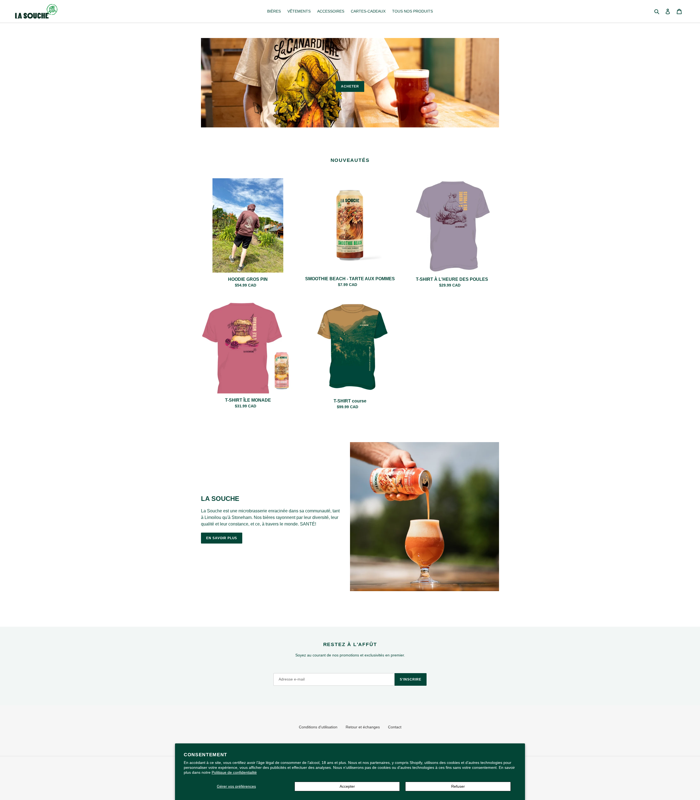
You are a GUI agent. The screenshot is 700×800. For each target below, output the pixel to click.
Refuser (458, 786)
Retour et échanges (363, 727)
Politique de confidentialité (234, 772)
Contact (394, 727)
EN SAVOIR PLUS (221, 538)
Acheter (350, 86)
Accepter (347, 786)
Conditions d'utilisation (318, 727)
